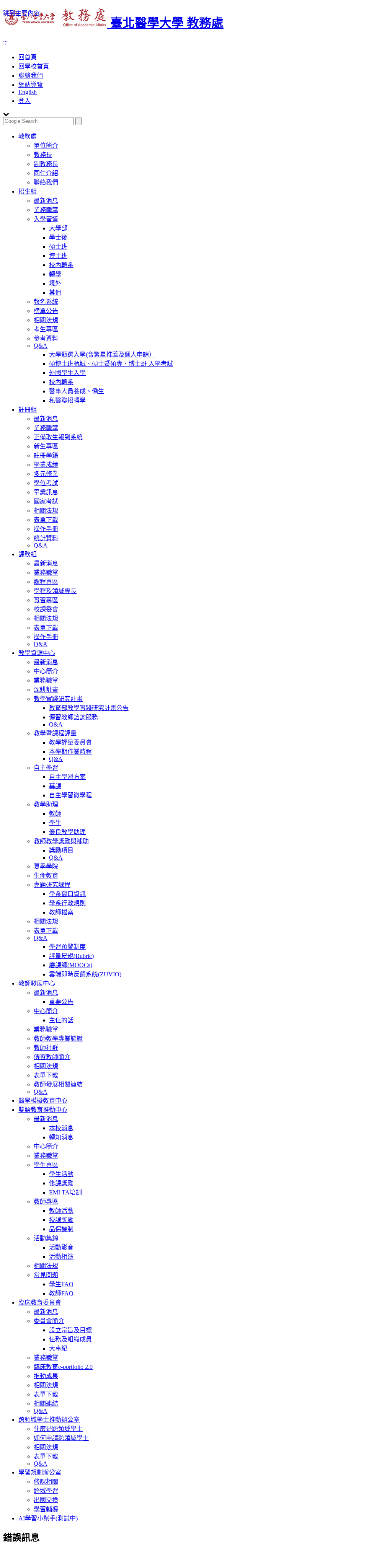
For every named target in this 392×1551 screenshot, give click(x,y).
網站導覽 (30, 84)
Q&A (40, 345)
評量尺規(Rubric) (71, 956)
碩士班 (58, 246)
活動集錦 (46, 1238)
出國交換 (46, 1500)
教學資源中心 (36, 653)
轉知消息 (61, 1137)
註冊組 (27, 409)
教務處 (27, 136)
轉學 (55, 274)
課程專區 (46, 581)
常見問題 (46, 1275)
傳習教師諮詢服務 (73, 717)
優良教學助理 (67, 832)
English (27, 92)
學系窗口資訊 (67, 894)
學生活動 (61, 1174)
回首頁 (27, 57)
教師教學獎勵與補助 (61, 841)
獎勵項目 (61, 850)
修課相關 (46, 1481)
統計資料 (46, 538)
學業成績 (46, 464)
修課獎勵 (61, 1183)
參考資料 (46, 338)
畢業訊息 (46, 492)
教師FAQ (61, 1293)
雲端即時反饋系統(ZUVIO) (85, 974)
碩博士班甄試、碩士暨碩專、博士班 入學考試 (111, 363)
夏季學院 (46, 866)
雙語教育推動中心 (42, 1109)
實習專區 (46, 600)
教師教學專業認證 (58, 1038)
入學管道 (46, 219)
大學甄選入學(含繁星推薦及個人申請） (102, 354)
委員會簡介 (49, 1321)
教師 (55, 813)
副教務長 (46, 164)
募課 (55, 786)
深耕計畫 (46, 689)
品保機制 (61, 1229)
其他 (55, 292)
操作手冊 (46, 529)
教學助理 (46, 804)
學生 (55, 822)
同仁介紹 (46, 173)
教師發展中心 (36, 983)
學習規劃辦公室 (39, 1472)
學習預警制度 (67, 946)
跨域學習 (46, 1490)
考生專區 (46, 329)
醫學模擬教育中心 (42, 1100)
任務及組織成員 (70, 1339)
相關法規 (46, 320)
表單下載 (46, 519)
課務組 (27, 554)
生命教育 (46, 875)
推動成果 (46, 1376)
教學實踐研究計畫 (58, 699)
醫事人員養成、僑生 (76, 391)
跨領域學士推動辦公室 (49, 1419)
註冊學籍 (46, 455)
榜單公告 (46, 311)
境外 (55, 283)
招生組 (27, 191)
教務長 (43, 155)
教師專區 (46, 1201)
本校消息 (61, 1128)
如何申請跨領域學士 (61, 1438)
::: (5, 42)
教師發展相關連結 (58, 1084)
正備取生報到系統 (58, 437)
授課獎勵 (61, 1220)
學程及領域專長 (55, 591)
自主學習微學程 (70, 795)
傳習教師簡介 (52, 1057)
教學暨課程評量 (55, 733)
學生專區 (46, 1165)
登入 (24, 101)
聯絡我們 (30, 75)
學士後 (58, 237)
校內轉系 (61, 265)
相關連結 (46, 1403)
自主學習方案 (67, 777)
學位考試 (46, 483)
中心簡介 (46, 671)
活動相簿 (61, 1256)
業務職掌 (46, 210)
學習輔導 (46, 1509)
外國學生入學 (67, 373)
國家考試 (46, 501)
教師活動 (61, 1210)
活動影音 (61, 1247)
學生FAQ (61, 1284)
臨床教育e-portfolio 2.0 (63, 1367)
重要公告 (61, 1002)
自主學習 (46, 767)
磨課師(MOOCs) (70, 965)
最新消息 (46, 200)
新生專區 (46, 446)
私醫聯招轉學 (67, 400)
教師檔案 (61, 912)
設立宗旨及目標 (70, 1330)
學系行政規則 (67, 903)
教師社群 (46, 1047)
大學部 (58, 228)
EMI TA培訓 (65, 1192)
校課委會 (46, 609)
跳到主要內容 (21, 13)
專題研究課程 (52, 884)
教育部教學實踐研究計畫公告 (89, 708)
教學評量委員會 (70, 742)
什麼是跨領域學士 (58, 1429)
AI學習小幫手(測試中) (48, 1518)
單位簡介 (46, 145)
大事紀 (58, 1348)
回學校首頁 (33, 66)
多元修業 (46, 474)
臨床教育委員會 (39, 1302)
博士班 (58, 256)
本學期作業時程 (70, 751)
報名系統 (46, 301)
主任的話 (61, 1020)
